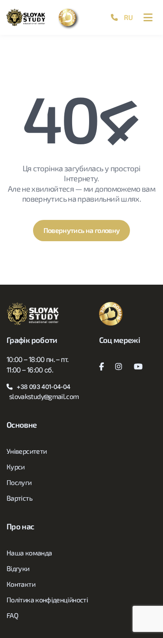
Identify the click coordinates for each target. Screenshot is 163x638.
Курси (16, 466)
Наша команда (29, 552)
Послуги (19, 482)
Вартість (19, 498)
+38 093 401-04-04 (43, 386)
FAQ (12, 615)
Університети (27, 451)
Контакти (21, 584)
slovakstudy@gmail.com (44, 396)
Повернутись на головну (81, 230)
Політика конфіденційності (47, 599)
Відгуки (18, 568)
